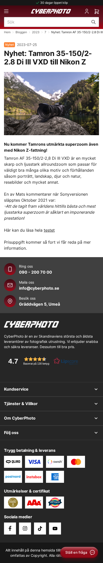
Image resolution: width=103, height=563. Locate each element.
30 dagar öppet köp (54, 2)
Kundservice (16, 389)
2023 (36, 32)
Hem (7, 32)
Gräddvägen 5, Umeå (39, 304)
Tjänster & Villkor (21, 403)
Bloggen (21, 32)
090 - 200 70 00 (35, 272)
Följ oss (11, 432)
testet (49, 230)
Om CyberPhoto (20, 418)
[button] (41, 361)
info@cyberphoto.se (39, 288)
